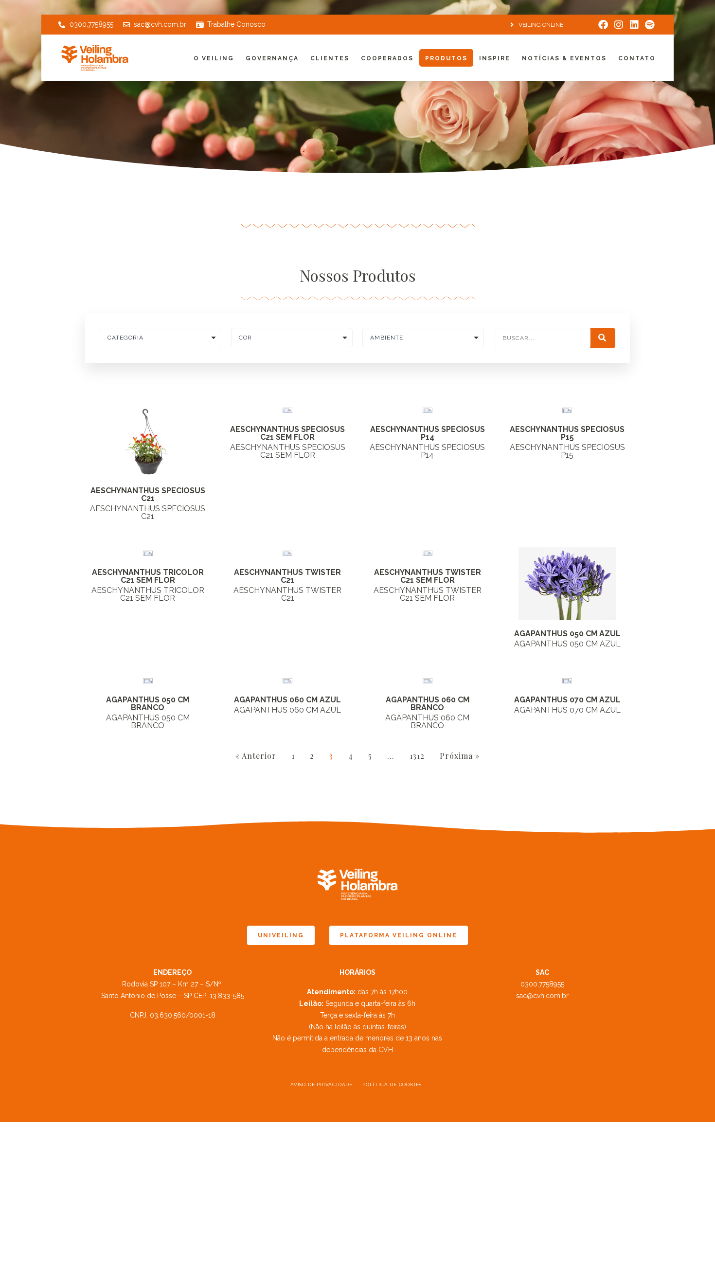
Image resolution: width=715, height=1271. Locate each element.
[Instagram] (619, 25)
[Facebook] (603, 25)
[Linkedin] (634, 25)
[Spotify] (650, 25)
